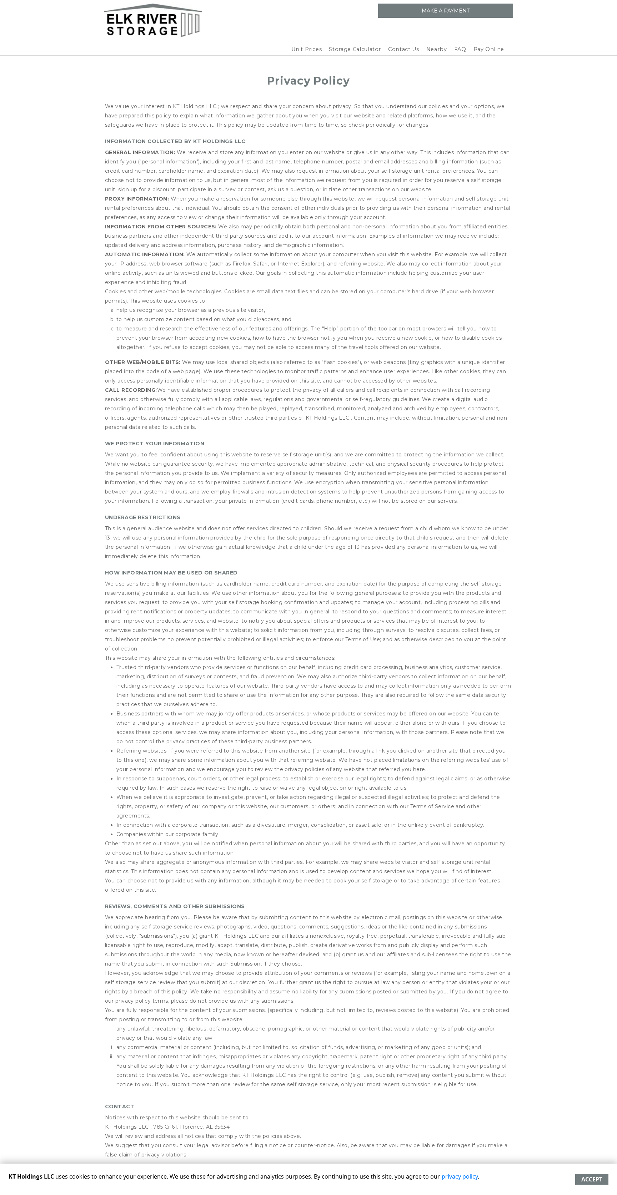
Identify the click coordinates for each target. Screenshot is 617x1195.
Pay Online (489, 49)
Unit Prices (306, 49)
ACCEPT (591, 1179)
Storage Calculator (355, 49)
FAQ (460, 49)
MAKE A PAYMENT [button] (446, 10)
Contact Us (403, 49)
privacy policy (460, 1176)
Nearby (436, 49)
